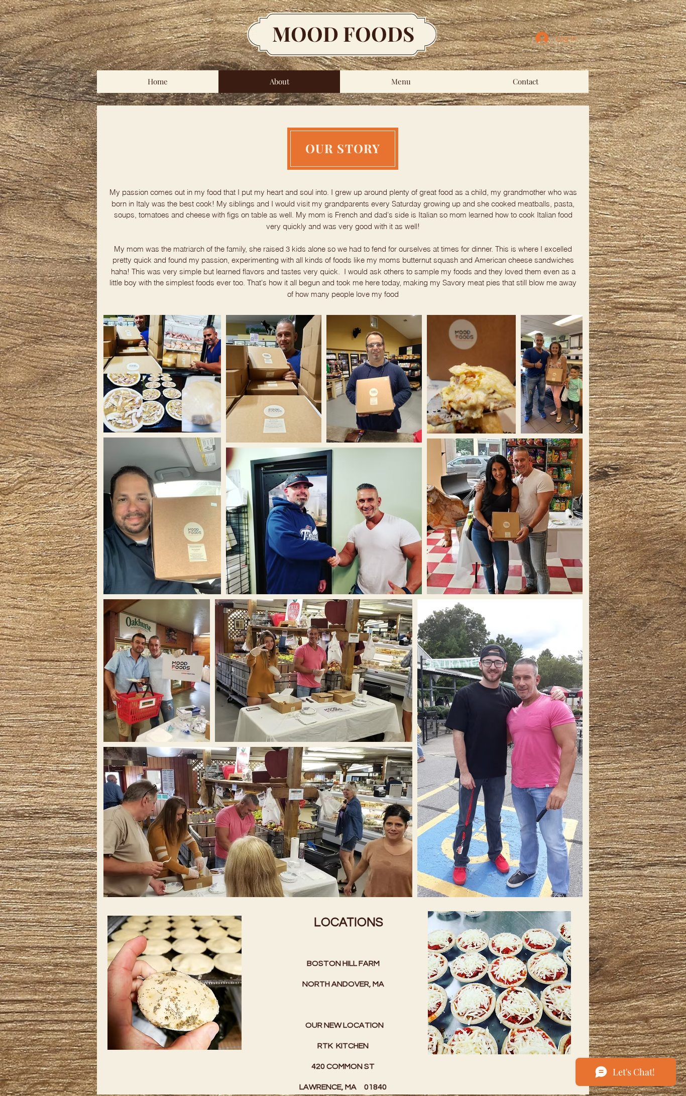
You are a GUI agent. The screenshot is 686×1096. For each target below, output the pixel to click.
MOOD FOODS (343, 33)
